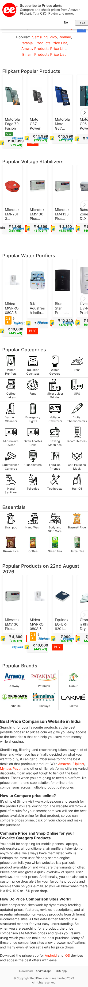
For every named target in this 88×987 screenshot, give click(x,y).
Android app (43, 971)
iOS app (61, 971)
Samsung (40, 37)
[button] (84, 113)
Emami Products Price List (44, 54)
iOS (67, 955)
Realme (65, 37)
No (66, 22)
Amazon (64, 764)
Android (51, 955)
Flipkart (78, 764)
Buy (32, 331)
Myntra (5, 768)
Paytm (18, 768)
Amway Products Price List (43, 48)
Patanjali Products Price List (43, 43)
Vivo (53, 37)
